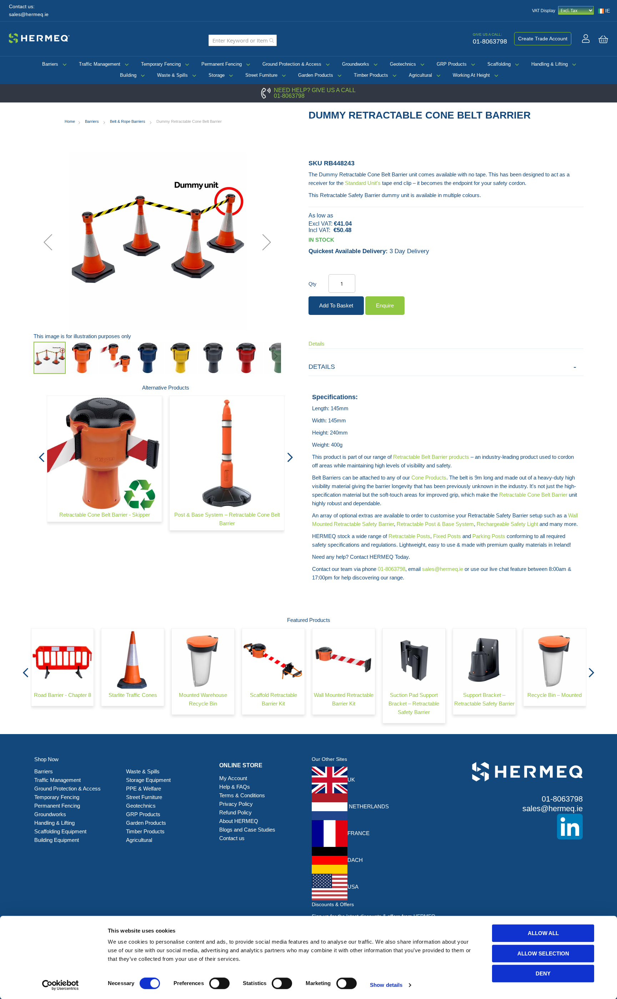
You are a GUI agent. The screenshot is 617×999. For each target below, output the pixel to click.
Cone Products (428, 478)
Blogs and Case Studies (247, 830)
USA (352, 887)
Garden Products (315, 75)
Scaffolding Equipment (60, 831)
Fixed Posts (447, 536)
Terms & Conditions (242, 795)
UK (351, 780)
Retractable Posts (409, 536)
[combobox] (243, 40)
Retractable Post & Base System (435, 524)
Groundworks (355, 64)
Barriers (50, 64)
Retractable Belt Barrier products (431, 457)
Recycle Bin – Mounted (554, 695)
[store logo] (39, 37)
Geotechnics (403, 64)
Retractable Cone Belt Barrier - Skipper (104, 515)
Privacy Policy (236, 804)
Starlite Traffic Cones (133, 695)
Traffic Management (99, 64)
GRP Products (452, 64)
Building (128, 75)
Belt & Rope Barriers (128, 121)
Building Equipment (57, 840)
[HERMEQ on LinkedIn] (517, 826)
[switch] (219, 984)
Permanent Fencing (221, 64)
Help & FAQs (234, 787)
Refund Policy (235, 812)
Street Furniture (261, 75)
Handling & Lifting (549, 64)
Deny (543, 973)
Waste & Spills (172, 75)
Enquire (385, 305)
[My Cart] (603, 39)
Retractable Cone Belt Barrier (533, 495)
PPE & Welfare (143, 788)
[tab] (445, 367)
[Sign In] (586, 38)
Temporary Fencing (161, 64)
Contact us (232, 838)
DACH (355, 860)
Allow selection (543, 953)
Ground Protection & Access (291, 64)
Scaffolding (499, 64)
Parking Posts (488, 536)
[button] (48, 242)
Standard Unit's (363, 183)
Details (316, 344)
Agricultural (420, 75)
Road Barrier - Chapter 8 (62, 695)
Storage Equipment (149, 780)
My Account (233, 778)
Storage (217, 75)
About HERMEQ (238, 821)
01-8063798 (289, 96)
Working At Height (471, 75)
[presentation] (41, 455)
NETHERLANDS (368, 806)
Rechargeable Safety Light (507, 524)
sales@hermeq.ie (29, 14)
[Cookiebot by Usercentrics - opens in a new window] (60, 985)
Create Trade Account (542, 38)
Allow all (543, 933)
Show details (386, 985)
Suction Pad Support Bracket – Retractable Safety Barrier (413, 703)
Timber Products (371, 75)
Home (70, 121)
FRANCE (358, 833)
